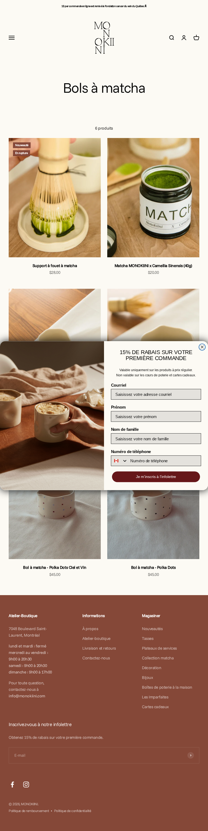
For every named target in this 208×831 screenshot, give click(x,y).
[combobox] (119, 460)
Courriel (118, 385)
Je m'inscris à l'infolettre (156, 476)
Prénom (118, 407)
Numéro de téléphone (131, 451)
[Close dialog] (202, 347)
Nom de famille (125, 429)
